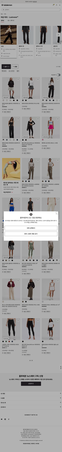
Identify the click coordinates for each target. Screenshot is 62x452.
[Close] (57, 213)
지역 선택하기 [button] (31, 228)
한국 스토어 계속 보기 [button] (30, 234)
